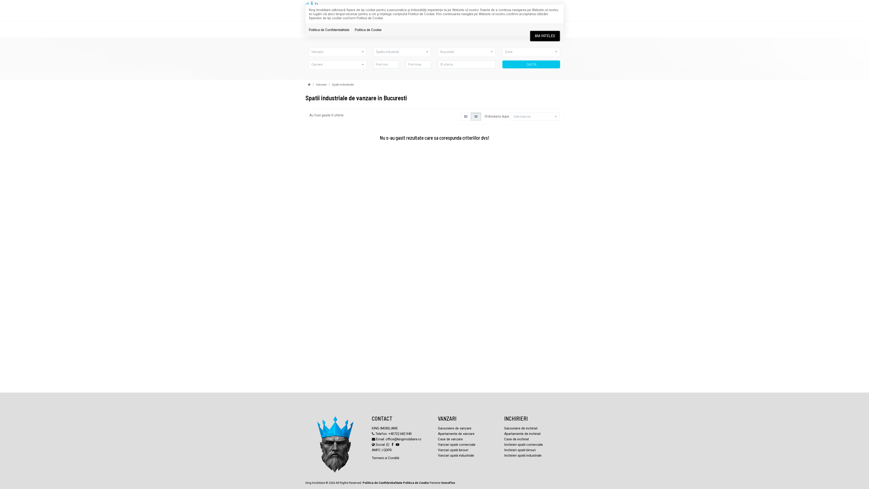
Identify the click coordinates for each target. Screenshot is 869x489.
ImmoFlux (448, 482)
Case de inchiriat (516, 439)
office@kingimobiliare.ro (403, 439)
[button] (338, 52)
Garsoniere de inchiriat (520, 428)
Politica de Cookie (368, 30)
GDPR (387, 450)
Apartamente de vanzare (456, 434)
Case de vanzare (450, 439)
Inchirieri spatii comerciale (523, 445)
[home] (309, 84)
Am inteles (545, 36)
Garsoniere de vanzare (454, 428)
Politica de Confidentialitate (329, 30)
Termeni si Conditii (385, 458)
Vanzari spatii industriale (456, 455)
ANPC (376, 450)
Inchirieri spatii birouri (520, 450)
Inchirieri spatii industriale (523, 455)
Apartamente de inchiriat (522, 434)
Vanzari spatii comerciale (456, 445)
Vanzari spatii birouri (453, 450)
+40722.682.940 (400, 434)
